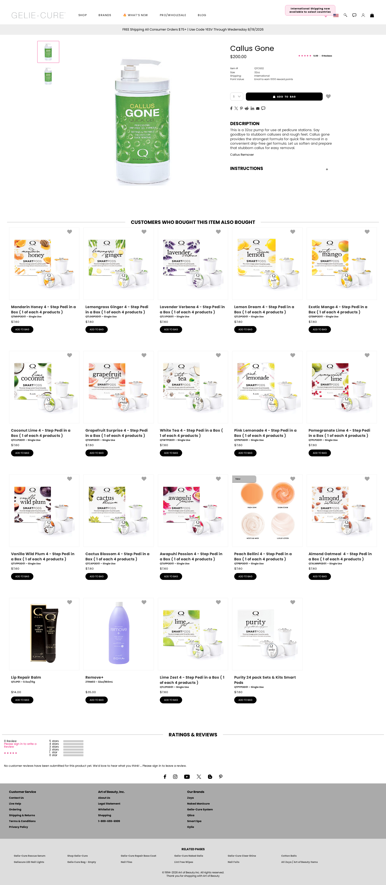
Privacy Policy (18, 827)
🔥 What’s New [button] (135, 15)
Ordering (15, 809)
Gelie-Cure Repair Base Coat (138, 856)
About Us (104, 798)
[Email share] (258, 108)
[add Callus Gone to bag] (328, 96)
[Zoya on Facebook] (165, 776)
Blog (202, 15)
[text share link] (263, 108)
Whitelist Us (106, 809)
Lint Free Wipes (183, 862)
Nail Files (126, 862)
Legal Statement (109, 804)
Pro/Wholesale (173, 15)
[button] (39, 15)
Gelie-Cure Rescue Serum (29, 856)
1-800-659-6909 (109, 821)
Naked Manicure (198, 804)
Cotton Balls (289, 856)
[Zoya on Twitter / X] (199, 776)
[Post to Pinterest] (241, 108)
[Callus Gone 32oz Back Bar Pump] (48, 52)
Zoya (190, 798)
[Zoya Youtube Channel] (187, 776)
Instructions (246, 168)
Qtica (190, 815)
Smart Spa (194, 821)
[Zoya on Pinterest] (220, 776)
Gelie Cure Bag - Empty (81, 862)
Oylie (190, 827)
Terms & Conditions (22, 821)
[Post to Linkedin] (252, 108)
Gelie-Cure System (200, 809)
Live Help (15, 804)
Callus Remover (242, 154)
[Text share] (263, 108)
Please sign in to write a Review (20, 745)
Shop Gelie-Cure (77, 856)
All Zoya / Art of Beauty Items (299, 862)
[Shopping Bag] (372, 16)
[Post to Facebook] (231, 108)
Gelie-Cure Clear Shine (242, 856)
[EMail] (258, 108)
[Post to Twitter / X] (236, 108)
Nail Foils (233, 862)
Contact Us (16, 798)
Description (245, 123)
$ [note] (15, 321)
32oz (245, 72)
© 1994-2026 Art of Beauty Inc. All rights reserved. (193, 874)
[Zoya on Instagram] (175, 776)
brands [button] (105, 15)
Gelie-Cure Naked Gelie (188, 856)
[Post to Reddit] (246, 108)
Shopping (104, 815)
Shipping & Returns (22, 815)
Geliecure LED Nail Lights (29, 862)
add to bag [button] (271, 97)
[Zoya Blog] (210, 776)
